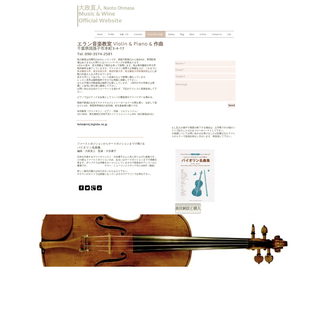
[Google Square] (93, 187)
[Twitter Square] (87, 187)
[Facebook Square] (81, 187)
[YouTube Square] (99, 187)
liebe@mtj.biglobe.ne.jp (92, 124)
